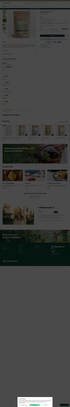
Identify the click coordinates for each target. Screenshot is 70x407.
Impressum (43, 264)
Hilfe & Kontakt (21, 245)
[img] (4, 78)
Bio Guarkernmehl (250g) (45, 137)
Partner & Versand (53, 250)
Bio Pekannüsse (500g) (19, 137)
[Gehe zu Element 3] (4, 20)
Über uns (4, 246)
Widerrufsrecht (58, 264)
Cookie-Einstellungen (64, 264)
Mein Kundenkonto (37, 246)
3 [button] (19, 107)
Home (40, 10)
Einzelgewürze (50, 10)
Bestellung (20, 246)
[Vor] (35, 25)
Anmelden (55, 212)
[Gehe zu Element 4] (4, 24)
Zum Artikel (4, 187)
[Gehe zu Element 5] (4, 29)
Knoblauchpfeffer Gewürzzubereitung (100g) (9, 137)
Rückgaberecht (45, 46)
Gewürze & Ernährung (45, 10)
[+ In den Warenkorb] (26, 135)
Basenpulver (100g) (31, 137)
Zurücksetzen (46, 3)
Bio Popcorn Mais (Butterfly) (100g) (60, 137)
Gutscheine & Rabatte (22, 250)
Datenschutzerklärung (22, 402)
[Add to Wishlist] (66, 35)
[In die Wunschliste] (13, 125)
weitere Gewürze (55, 10)
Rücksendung (20, 251)
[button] (41, 14)
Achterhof (4, 245)
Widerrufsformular (55, 253)
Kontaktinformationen (49, 264)
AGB (42, 221)
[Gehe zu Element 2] (4, 16)
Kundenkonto (21, 252)
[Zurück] (40, 32)
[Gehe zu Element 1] (4, 12)
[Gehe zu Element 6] (4, 33)
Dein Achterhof (37, 245)
